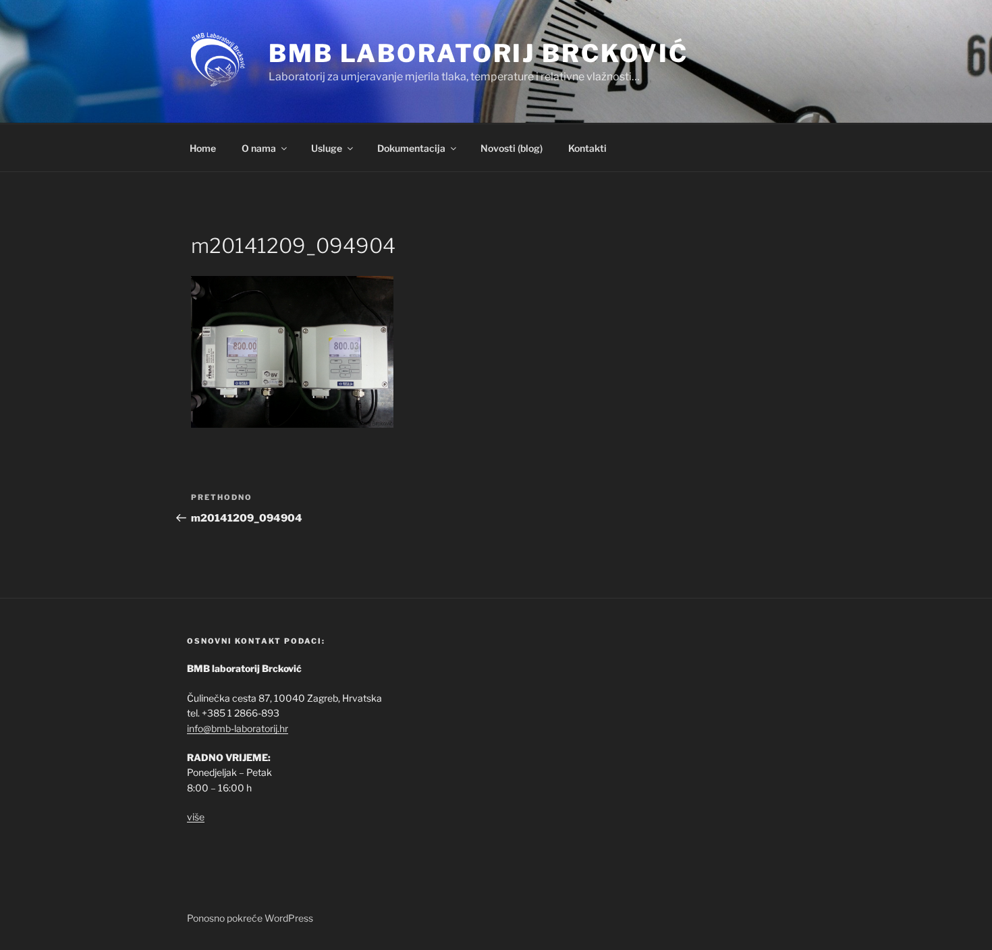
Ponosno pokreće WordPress (250, 918)
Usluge (326, 148)
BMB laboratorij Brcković (478, 53)
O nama (259, 148)
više (195, 816)
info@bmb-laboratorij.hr (237, 728)
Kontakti (587, 148)
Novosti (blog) (511, 148)
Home (203, 148)
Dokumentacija (411, 148)
